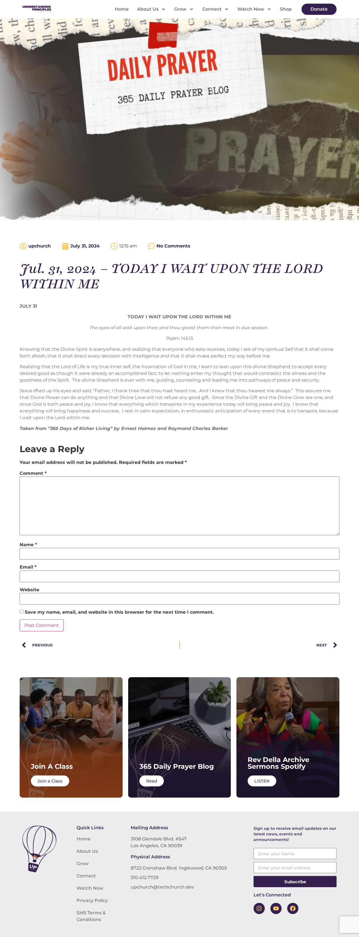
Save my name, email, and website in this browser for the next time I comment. (119, 612)
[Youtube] (276, 908)
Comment (33, 473)
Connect (212, 9)
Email (28, 567)
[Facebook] (292, 908)
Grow (180, 9)
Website (29, 590)
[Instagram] (259, 908)
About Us (147, 9)
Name (28, 545)
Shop (286, 9)
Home (122, 9)
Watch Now (250, 9)
